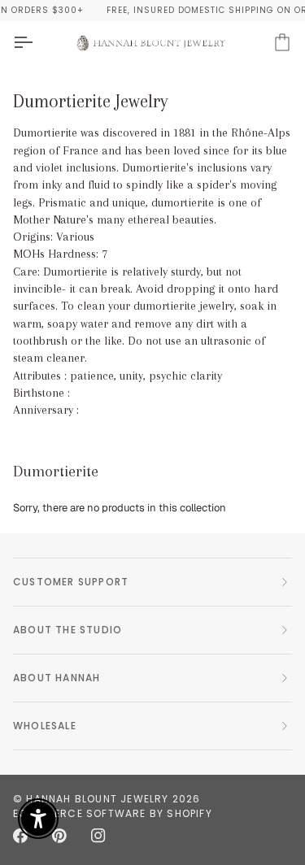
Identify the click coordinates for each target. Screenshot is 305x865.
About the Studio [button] (67, 630)
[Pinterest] (59, 835)
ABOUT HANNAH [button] (56, 678)
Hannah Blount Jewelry (97, 799)
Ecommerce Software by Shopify (112, 813)
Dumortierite (55, 471)
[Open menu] (37, 42)
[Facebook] (20, 835)
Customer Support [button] (71, 582)
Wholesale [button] (44, 725)
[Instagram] (98, 835)
